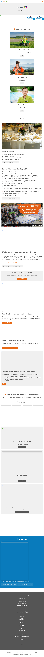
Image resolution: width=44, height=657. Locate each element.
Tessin (22, 628)
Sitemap (30, 654)
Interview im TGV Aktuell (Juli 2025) (9, 262)
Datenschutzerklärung (20, 654)
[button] (42, 1)
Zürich (22, 618)
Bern (22, 621)
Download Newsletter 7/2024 (9, 584)
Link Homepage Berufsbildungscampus (12, 266)
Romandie (22, 627)
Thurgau (22, 622)
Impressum (14, 654)
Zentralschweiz (22, 619)
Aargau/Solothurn (22, 624)
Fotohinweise (26, 654)
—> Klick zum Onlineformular (10, 162)
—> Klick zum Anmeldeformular (10, 198)
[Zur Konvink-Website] (22, 7)
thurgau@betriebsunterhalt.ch (22, 605)
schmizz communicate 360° (32, 652)
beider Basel (22, 625)
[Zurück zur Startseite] (7, 1)
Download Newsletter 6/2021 (25, 584)
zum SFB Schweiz (22, 630)
